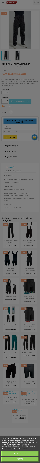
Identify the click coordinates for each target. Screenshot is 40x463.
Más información (7, 449)
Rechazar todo (20, 454)
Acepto (20, 459)
